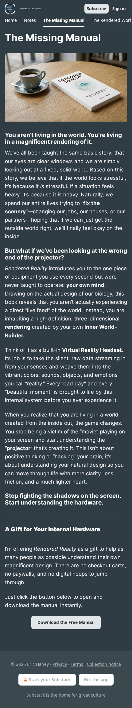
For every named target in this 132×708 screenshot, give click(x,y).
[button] (10, 20)
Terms (77, 664)
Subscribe (96, 8)
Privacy (59, 664)
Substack (35, 695)
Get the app (96, 679)
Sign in (119, 8)
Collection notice (104, 664)
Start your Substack (50, 679)
